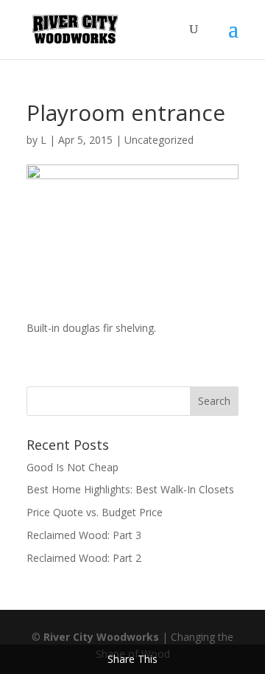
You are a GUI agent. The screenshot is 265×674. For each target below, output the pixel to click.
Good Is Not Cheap (72, 467)
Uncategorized (159, 140)
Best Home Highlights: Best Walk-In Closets (130, 489)
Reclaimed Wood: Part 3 (83, 535)
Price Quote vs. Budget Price (94, 512)
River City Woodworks (101, 637)
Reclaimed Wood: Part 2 (83, 558)
